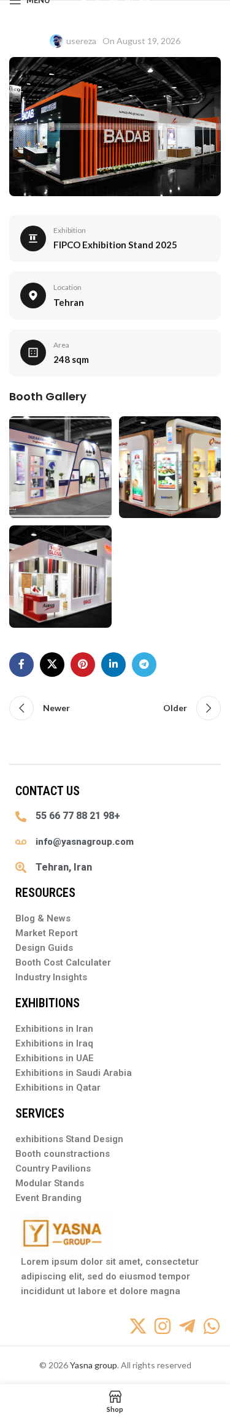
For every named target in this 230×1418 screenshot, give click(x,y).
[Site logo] (115, 6)
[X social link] (52, 664)
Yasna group (93, 1365)
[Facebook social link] (21, 664)
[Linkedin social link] (113, 664)
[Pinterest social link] (83, 664)
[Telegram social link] (144, 664)
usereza (81, 41)
